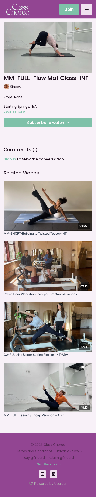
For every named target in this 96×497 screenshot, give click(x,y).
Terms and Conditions (34, 451)
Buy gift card (34, 457)
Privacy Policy (68, 451)
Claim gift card (61, 457)
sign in (10, 159)
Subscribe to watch (45, 122)
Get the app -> (49, 464)
